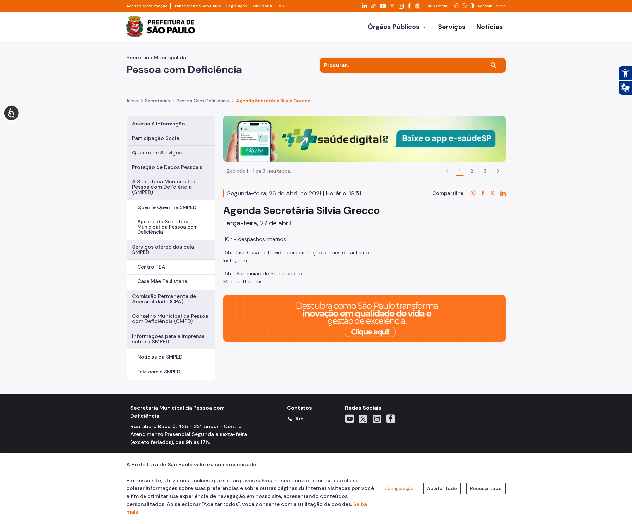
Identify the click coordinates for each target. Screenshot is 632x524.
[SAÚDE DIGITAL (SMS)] (364, 138)
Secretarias (157, 101)
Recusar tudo (486, 488)
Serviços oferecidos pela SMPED (163, 249)
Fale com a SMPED (158, 372)
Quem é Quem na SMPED (166, 207)
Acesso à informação (147, 6)
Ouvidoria (262, 6)
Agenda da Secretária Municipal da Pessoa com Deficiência (167, 226)
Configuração (399, 488)
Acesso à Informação (158, 123)
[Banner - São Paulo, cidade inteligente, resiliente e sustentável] (364, 318)
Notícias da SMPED (159, 357)
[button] (498, 171)
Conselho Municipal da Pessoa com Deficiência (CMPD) (170, 319)
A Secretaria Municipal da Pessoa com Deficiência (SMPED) (164, 187)
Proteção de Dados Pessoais (167, 167)
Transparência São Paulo (197, 6)
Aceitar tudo (442, 488)
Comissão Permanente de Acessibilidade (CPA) (164, 299)
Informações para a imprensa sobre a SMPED (168, 339)
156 (280, 6)
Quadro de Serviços (157, 152)
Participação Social (156, 138)
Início (132, 101)
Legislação (236, 6)
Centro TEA (151, 267)
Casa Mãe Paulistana (162, 281)
